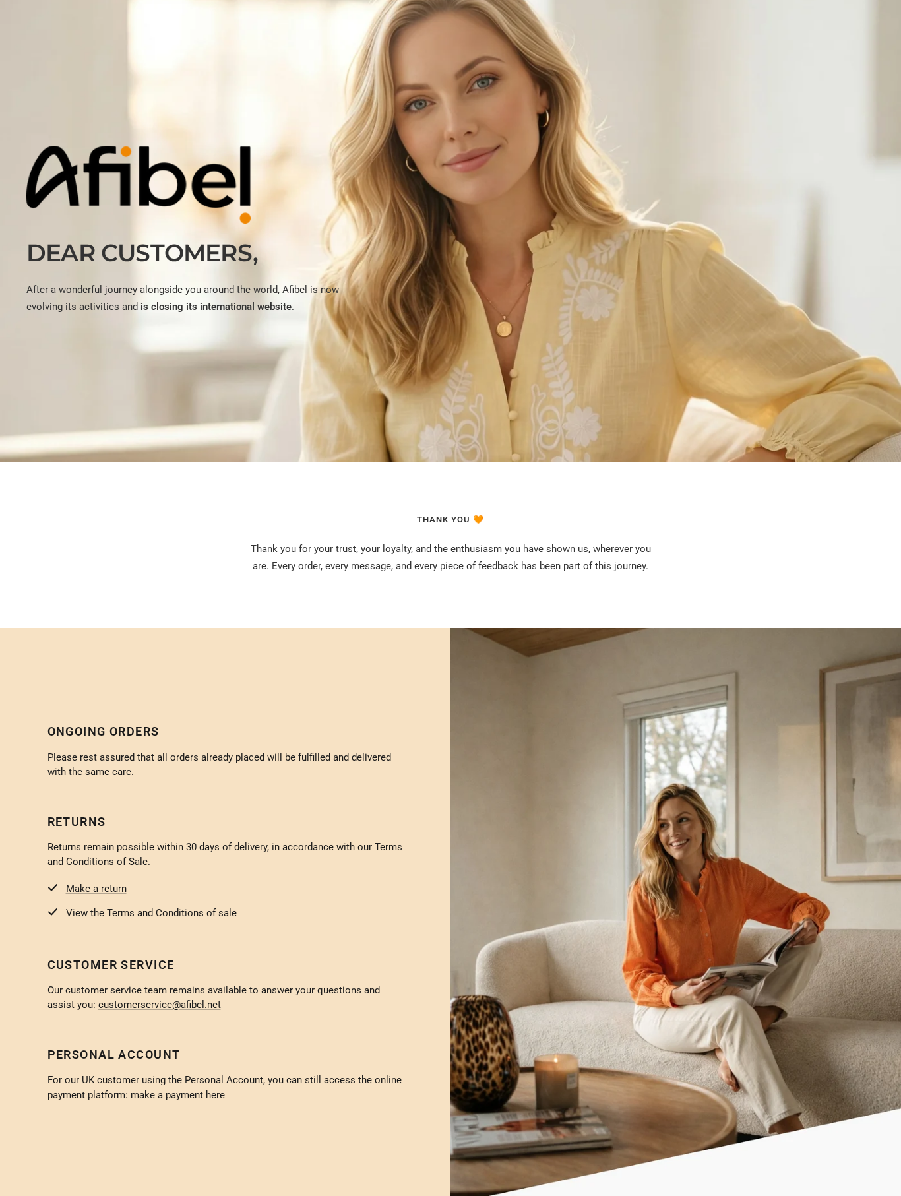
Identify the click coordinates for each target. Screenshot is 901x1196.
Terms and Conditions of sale (172, 913)
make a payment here (178, 1095)
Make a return (96, 889)
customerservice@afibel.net (159, 1005)
